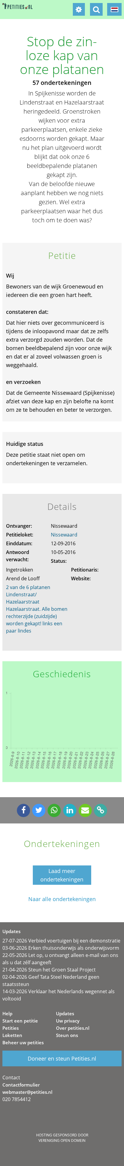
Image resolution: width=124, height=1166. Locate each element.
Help (7, 1013)
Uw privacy (67, 1021)
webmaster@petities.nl (27, 1092)
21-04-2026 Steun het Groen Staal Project (49, 969)
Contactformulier (21, 1085)
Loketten (12, 1035)
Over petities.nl (72, 1028)
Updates (65, 1013)
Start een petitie (20, 1021)
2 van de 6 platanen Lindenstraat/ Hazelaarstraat (28, 594)
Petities (10, 1028)
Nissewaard (64, 534)
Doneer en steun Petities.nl (62, 1058)
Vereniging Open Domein (62, 1140)
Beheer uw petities (23, 1042)
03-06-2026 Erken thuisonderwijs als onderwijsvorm (60, 948)
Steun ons (67, 1035)
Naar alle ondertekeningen (62, 899)
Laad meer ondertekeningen (61, 875)
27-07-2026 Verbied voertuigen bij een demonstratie (61, 940)
